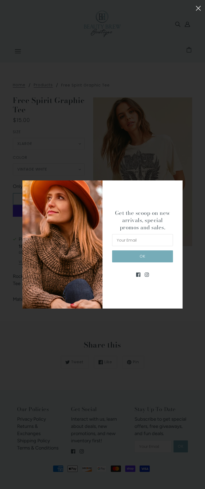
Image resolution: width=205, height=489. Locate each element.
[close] (198, 7)
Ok (142, 256)
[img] (138, 274)
